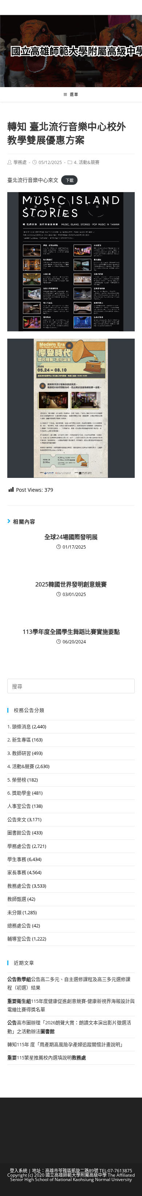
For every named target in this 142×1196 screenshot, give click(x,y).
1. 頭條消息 (19, 726)
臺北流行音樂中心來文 (32, 179)
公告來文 (16, 819)
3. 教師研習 (19, 753)
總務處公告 (19, 925)
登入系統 (18, 1171)
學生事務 (16, 859)
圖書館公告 (19, 832)
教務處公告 (19, 886)
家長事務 (16, 872)
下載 (70, 180)
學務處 (20, 162)
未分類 (14, 912)
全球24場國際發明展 (71, 537)
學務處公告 (19, 846)
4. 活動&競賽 (86, 162)
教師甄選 (16, 899)
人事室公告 (19, 806)
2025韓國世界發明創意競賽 (71, 584)
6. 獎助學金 (19, 793)
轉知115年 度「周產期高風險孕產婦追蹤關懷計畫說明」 (66, 1044)
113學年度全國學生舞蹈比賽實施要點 (71, 632)
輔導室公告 (19, 938)
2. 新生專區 (19, 739)
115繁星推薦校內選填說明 (46, 1057)
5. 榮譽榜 (16, 779)
